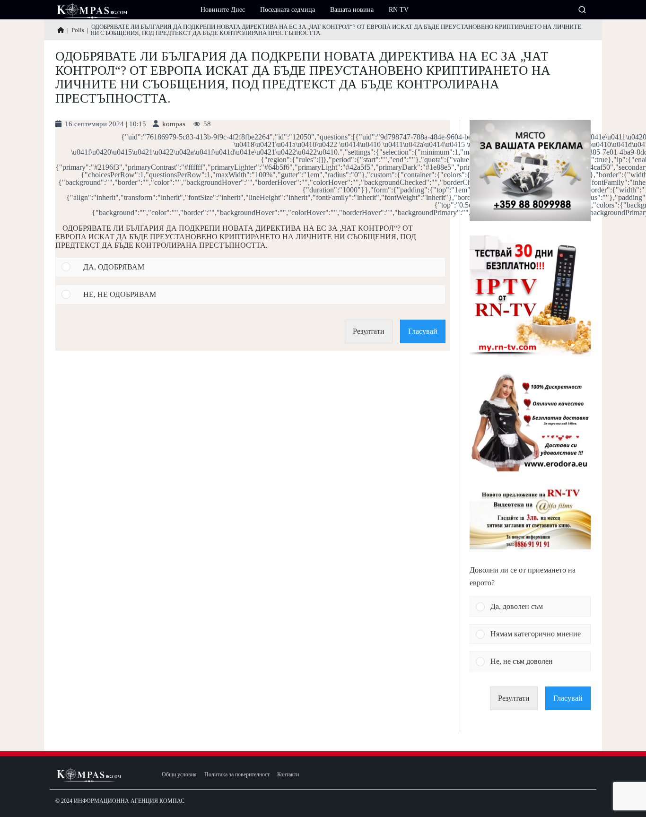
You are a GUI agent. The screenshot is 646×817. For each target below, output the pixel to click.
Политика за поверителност (237, 775)
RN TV (399, 9)
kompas (173, 124)
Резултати (368, 331)
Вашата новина (352, 9)
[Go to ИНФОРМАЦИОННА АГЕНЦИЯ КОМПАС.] (60, 30)
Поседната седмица (287, 9)
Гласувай (422, 331)
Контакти (288, 775)
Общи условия (179, 775)
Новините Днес (223, 9)
